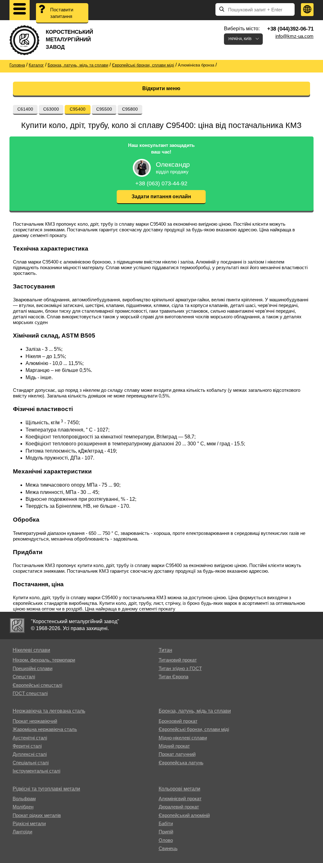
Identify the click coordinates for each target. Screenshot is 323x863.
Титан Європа (173, 676)
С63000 (51, 109)
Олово (166, 840)
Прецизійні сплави (32, 668)
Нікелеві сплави (31, 650)
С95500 (104, 109)
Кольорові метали (179, 788)
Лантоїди (22, 831)
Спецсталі (24, 676)
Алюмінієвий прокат (180, 798)
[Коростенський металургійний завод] (17, 625)
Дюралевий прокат (179, 806)
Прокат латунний (177, 754)
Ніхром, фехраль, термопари (44, 660)
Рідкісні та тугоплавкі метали (46, 788)
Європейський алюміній (184, 815)
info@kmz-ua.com (294, 36)
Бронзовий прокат (178, 721)
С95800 (130, 109)
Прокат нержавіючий (35, 721)
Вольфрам (24, 798)
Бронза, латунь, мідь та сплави (195, 711)
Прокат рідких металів (37, 815)
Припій (166, 831)
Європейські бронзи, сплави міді (194, 729)
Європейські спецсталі (37, 685)
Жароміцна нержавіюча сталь (45, 729)
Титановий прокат (178, 660)
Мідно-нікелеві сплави (183, 737)
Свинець (168, 848)
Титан (165, 650)
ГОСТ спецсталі (30, 693)
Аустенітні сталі (30, 737)
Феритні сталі (27, 746)
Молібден (23, 806)
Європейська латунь (181, 762)
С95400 (77, 109)
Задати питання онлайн (161, 196)
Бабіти (166, 823)
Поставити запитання (61, 13)
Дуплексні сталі (30, 754)
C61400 (25, 109)
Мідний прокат (174, 746)
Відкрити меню (161, 88)
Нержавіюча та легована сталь (49, 711)
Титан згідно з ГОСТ (180, 668)
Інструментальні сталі (36, 770)
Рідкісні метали (29, 823)
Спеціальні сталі (31, 762)
